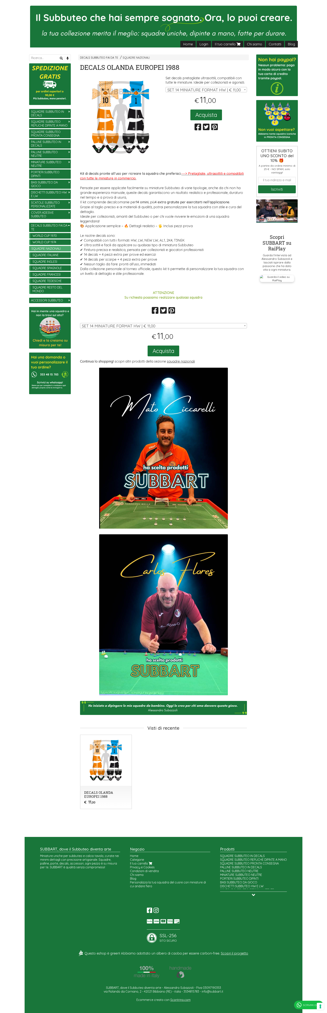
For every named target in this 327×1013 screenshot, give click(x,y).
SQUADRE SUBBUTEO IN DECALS (47, 113)
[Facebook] (149, 911)
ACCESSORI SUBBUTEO (47, 300)
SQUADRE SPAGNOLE (47, 268)
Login (203, 44)
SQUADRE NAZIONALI (136, 57)
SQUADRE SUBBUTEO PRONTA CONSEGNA (46, 133)
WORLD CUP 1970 (45, 236)
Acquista (206, 114)
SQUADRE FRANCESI (47, 274)
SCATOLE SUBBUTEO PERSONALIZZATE (45, 204)
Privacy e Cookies (142, 867)
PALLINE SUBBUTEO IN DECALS (46, 143)
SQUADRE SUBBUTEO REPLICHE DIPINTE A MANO (49, 123)
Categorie (137, 860)
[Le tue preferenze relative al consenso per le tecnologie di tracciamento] (320, 1006)
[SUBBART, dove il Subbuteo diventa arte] (163, 26)
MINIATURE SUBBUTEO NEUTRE (46, 164)
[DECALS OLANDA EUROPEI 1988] (120, 117)
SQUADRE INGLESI (45, 261)
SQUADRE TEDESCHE (47, 281)
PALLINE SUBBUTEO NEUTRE (44, 154)
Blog (291, 44)
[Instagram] (156, 911)
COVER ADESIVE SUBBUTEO (42, 214)
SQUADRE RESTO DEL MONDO (47, 289)
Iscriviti (277, 189)
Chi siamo (254, 44)
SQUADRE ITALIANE (46, 255)
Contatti (275, 44)
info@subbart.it (212, 991)
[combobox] (206, 89)
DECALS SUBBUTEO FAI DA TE (99, 57)
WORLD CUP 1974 (44, 242)
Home (188, 44)
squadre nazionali (181, 361)
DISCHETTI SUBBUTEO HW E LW (49, 194)
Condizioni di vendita (144, 871)
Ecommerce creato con (163, 1000)
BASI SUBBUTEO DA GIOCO (44, 184)
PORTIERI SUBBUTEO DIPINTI (45, 174)
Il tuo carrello (226, 44)
